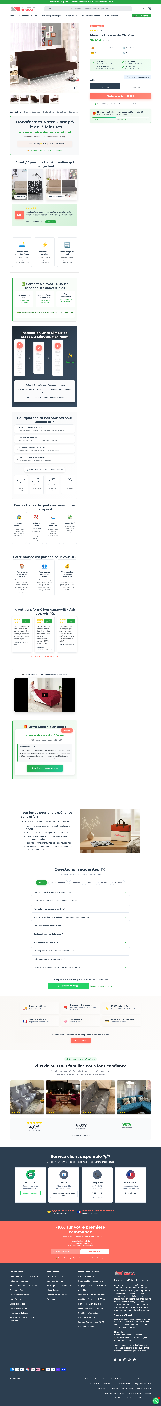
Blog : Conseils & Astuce (143, 1384)
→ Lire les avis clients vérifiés (44, 656)
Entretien (91, 883)
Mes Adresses (53, 1290)
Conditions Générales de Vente (91, 1299)
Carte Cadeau (53, 1299)
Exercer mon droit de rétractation (24, 1286)
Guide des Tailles (17, 1304)
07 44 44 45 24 (97, 1193)
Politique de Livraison (144, 1388)
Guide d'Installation (18, 1308)
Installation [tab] (48, 112)
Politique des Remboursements (114, 1393)
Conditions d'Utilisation (88, 1313)
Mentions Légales (86, 1327)
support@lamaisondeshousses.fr (64, 1194)
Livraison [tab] (73, 112)
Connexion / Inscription (57, 1276)
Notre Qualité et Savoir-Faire (90, 1281)
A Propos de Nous (86, 1276)
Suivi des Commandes (57, 1281)
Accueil (13, 16)
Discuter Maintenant (30, 1193)
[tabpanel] (44, 450)
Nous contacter (80, 1040)
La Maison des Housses (23, 1379)
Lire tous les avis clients (79, 1135)
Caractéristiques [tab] (32, 112)
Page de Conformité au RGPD (91, 1322)
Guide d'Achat (111, 16)
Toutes (41, 883)
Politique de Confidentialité (90, 1304)
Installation (76, 883)
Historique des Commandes (59, 1286)
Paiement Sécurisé (86, 1317)
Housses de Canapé (28, 16)
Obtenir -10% (95, 1252)
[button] (149, 8)
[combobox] (88, 8)
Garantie (118, 883)
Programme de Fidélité (20, 1313)
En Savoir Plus (130, 1193)
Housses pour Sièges (51, 16)
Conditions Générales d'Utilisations (139, 1393)
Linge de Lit (71, 16)
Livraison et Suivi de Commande (24, 1276)
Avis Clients (83, 1290)
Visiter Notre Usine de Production (122, 1388)
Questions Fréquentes (19, 1295)
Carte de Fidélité (116, 1379)
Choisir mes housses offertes (45, 768)
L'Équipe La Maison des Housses (92, 1286)
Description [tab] (15, 112)
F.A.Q (94, 1379)
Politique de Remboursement (90, 1308)
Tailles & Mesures (58, 883)
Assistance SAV (17, 1290)
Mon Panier (85, 1379)
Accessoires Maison (91, 16)
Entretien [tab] (61, 112)
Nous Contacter (17, 1299)
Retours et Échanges (19, 1281)
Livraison (105, 883)
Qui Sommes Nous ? (101, 1388)
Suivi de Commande (144, 1379)
